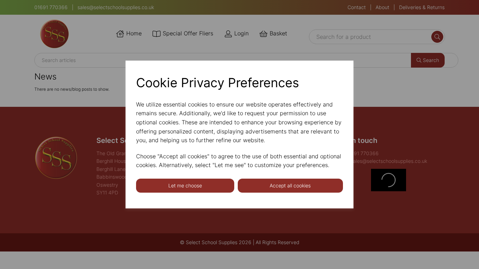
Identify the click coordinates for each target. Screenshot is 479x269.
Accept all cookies (290, 185)
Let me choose (185, 185)
